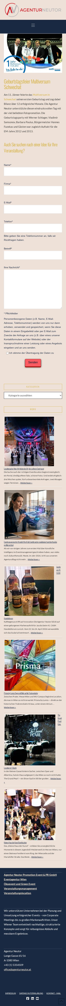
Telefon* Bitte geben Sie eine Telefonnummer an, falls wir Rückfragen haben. (30, 230)
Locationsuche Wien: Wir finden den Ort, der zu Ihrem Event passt (24, 468)
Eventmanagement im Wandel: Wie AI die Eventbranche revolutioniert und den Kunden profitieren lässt (30, 543)
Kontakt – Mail (53, 993)
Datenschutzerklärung (31, 993)
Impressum (10, 993)
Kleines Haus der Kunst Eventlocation (15, 842)
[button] (33, 25)
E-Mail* (8, 202)
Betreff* (8, 248)
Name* (7, 165)
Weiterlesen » (26, 483)
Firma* (7, 184)
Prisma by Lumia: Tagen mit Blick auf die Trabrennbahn (21, 693)
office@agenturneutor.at (17, 969)
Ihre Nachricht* (12, 267)
